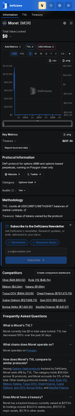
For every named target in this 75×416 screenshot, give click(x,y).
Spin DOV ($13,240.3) (53, 300)
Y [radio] (51, 53)
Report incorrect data (16, 147)
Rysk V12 (61, 380)
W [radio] (36, 53)
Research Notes (46, 242)
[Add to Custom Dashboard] (70, 54)
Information (10, 14)
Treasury (37, 14)
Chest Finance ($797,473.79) (54, 293)
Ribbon (7, 383)
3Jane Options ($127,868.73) (19, 300)
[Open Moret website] (65, 23)
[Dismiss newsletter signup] (70, 225)
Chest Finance (46, 383)
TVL (24, 14)
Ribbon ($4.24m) (12, 286)
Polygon (31, 350)
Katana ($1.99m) (35, 286)
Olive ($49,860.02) (13, 279)
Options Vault (26, 182)
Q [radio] (46, 53)
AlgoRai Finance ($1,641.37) (52, 306)
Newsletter (19, 242)
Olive (51, 380)
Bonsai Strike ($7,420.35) (17, 306)
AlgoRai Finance (58, 387)
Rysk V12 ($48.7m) (39, 279)
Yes (21, 190)
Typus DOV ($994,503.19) (18, 293)
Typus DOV (29, 383)
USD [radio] (14, 53)
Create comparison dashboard (53, 272)
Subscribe (33, 260)
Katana (17, 383)
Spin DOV (19, 387)
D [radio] (30, 53)
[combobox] (59, 5)
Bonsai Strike (34, 387)
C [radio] (56, 53)
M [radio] (41, 53)
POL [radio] (22, 53)
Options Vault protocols (26, 368)
